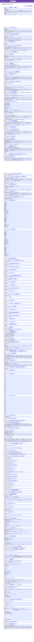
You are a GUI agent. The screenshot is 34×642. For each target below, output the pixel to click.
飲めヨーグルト (12, 373)
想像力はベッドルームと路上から (15, 329)
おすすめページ (30, 6)
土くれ (11, 487)
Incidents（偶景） (13, 229)
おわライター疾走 (13, 418)
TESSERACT (12, 462)
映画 (31, 5)
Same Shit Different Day (13, 476)
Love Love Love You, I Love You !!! (15, 452)
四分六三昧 (12, 300)
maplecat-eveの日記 (13, 258)
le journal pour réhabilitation (14, 341)
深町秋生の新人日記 (13, 494)
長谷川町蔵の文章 (13, 126)
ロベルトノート (12, 606)
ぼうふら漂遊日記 (13, 353)
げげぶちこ (12, 337)
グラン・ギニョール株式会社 (14, 71)
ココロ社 (11, 113)
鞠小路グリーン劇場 (13, 7)
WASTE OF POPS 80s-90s (14, 34)
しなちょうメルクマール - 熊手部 (15, 546)
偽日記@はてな (12, 41)
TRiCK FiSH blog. (13, 478)
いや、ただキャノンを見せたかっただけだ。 (17, 260)
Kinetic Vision (12, 587)
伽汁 (10, 297)
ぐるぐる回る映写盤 (13, 91)
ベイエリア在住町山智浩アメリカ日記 (16, 443)
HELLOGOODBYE (13, 269)
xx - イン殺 (11, 577)
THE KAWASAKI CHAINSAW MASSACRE (17, 420)
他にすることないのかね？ (14, 266)
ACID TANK (12, 485)
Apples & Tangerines (13, 518)
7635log (11, 601)
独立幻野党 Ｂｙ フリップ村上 (15, 584)
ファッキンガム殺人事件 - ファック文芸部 (16, 548)
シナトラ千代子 (12, 395)
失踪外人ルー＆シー (13, 623)
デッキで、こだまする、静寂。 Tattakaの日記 (17, 176)
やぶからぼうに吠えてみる (14, 129)
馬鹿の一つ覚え (12, 146)
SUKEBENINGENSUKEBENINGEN (16, 599)
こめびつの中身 (12, 527)
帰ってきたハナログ (13, 460)
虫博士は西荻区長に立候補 (14, 312)
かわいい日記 (12, 138)
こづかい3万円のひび (13, 93)
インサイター (12, 550)
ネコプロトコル (12, 321)
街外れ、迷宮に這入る (13, 480)
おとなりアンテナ (26, 6)
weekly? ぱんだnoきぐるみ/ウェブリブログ (16, 196)
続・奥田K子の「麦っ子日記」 (15, 263)
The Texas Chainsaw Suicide (14, 315)
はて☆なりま (12, 469)
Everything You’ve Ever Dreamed (15, 81)
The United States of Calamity (14, 422)
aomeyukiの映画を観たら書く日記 (15, 275)
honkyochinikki (12, 136)
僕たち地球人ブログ (13, 184)
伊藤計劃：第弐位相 (13, 331)
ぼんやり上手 (12, 503)
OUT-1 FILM (12, 450)
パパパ (11, 83)
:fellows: (11, 60)
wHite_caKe (12, 430)
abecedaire (11, 272)
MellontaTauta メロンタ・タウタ (15, 561)
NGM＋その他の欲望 (13, 120)
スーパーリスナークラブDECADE (15, 45)
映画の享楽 (12, 63)
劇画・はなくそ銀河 (13, 278)
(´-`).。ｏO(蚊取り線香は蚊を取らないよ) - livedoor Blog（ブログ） (20, 609)
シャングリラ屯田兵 (13, 51)
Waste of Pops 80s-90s (13, 621)
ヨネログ (11, 506)
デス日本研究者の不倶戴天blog (15, 489)
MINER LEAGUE (13, 200)
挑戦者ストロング (13, 73)
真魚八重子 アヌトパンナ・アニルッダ (16, 471)
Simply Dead (12, 156)
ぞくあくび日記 (12, 309)
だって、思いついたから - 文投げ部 (15, 173)
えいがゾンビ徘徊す (13, 306)
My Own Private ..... (13, 101)
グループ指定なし (29, 5)
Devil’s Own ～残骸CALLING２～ (15, 303)
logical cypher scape (13, 27)
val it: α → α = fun (12, 554)
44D (10, 458)
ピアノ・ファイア (13, 445)
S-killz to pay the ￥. (13, 415)
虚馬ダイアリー (12, 318)
